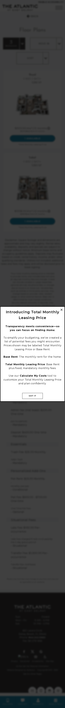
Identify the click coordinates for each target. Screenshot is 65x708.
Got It (32, 396)
